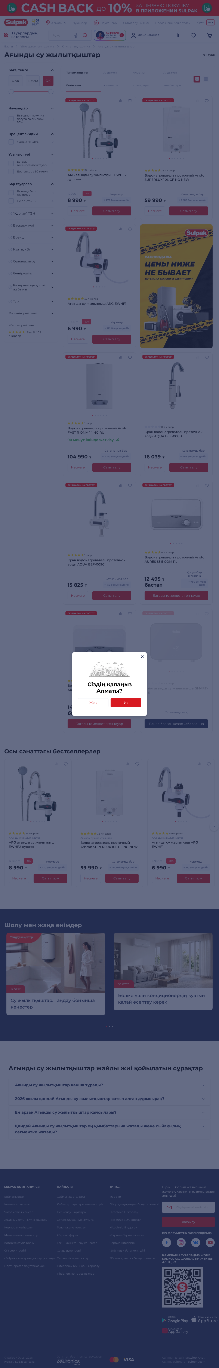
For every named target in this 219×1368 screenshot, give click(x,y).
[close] (142, 656)
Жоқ (93, 703)
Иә (126, 703)
